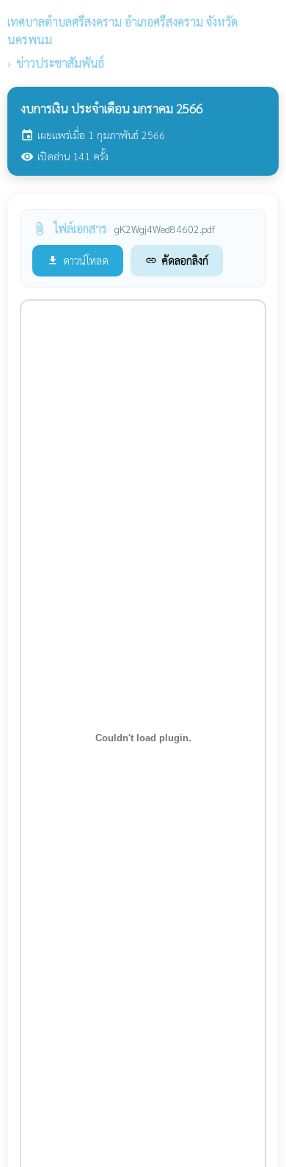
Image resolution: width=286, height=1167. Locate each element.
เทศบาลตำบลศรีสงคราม (122, 30)
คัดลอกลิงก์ (176, 260)
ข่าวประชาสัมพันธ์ (60, 63)
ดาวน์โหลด (78, 260)
